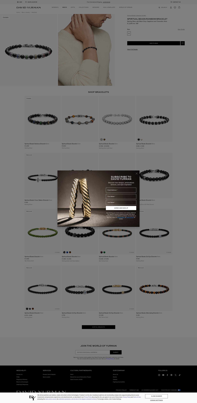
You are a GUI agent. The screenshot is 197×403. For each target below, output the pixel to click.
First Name (111, 196)
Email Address (112, 190)
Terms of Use (130, 217)
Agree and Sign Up (121, 208)
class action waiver (50, 399)
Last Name (111, 202)
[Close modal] (138, 172)
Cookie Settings (156, 400)
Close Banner (156, 396)
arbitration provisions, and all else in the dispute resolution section (77, 399)
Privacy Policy (121, 217)
